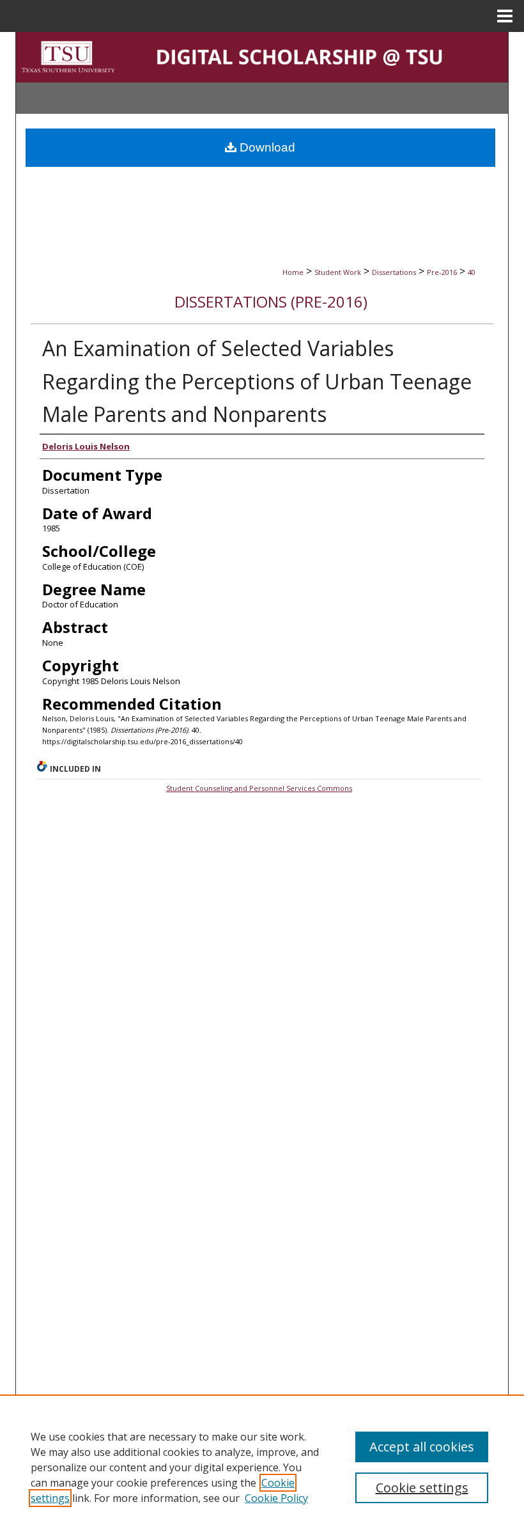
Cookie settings (422, 1487)
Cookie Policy (276, 1498)
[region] (262, 1466)
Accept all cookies (421, 1446)
